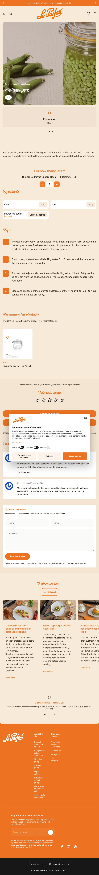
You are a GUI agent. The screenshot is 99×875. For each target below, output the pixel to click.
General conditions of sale (38, 744)
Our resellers (54, 759)
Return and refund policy (39, 780)
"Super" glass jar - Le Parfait (17, 366)
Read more (10, 678)
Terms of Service (74, 563)
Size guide (55, 754)
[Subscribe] (50, 832)
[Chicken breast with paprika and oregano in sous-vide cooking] (20, 610)
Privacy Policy (56, 563)
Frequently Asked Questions (55, 744)
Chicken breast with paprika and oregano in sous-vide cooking (18, 628)
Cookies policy (37, 766)
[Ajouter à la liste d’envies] (8, 337)
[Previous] (3, 3)
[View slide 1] (46, 131)
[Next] (95, 3)
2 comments (91, 433)
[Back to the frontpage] (6, 84)
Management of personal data (40, 788)
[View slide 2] (49, 131)
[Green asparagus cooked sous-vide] (58, 610)
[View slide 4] (54, 714)
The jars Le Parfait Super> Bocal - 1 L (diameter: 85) (49, 177)
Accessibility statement (39, 796)
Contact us (56, 750)
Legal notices (37, 772)
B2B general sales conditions (39, 752)
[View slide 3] (52, 131)
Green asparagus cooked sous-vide (57, 627)
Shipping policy (38, 760)
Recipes (13, 84)
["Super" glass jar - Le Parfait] (17, 344)
